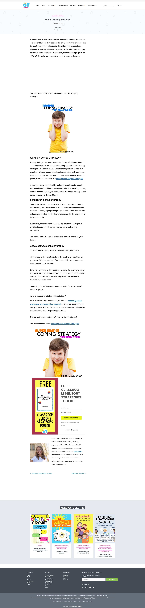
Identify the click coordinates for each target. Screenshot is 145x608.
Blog (43, 5)
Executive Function (49, 579)
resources (85, 548)
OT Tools (51, 5)
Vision (46, 587)
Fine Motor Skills (48, 581)
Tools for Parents (48, 578)
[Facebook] (82, 587)
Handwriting (47, 584)
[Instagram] (86, 587)
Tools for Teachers (49, 576)
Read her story (78, 451)
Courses (80, 5)
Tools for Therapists (49, 575)
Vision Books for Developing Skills (83, 552)
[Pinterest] (90, 587)
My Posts (65, 578)
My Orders (65, 576)
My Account (65, 575)
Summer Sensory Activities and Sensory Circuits (40, 550)
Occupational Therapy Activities (105, 550)
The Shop (73, 5)
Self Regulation (105, 551)
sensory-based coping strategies (65, 324)
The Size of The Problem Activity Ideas (105, 555)
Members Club (92, 5)
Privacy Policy (79, 606)
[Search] (112, 5)
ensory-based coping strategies (69, 179)
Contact (28, 584)
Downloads (65, 579)
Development (86, 545)
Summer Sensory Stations (61, 552)
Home (28, 575)
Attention (80, 545)
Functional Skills (80, 547)
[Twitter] (93, 587)
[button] (54, 30)
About (38, 5)
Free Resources (63, 5)
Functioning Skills (49, 582)
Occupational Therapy (58, 15)
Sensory (40, 545)
